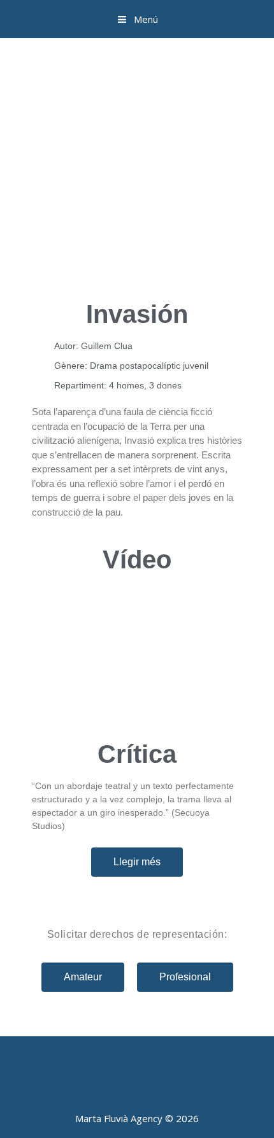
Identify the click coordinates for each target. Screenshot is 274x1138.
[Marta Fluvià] (137, 89)
